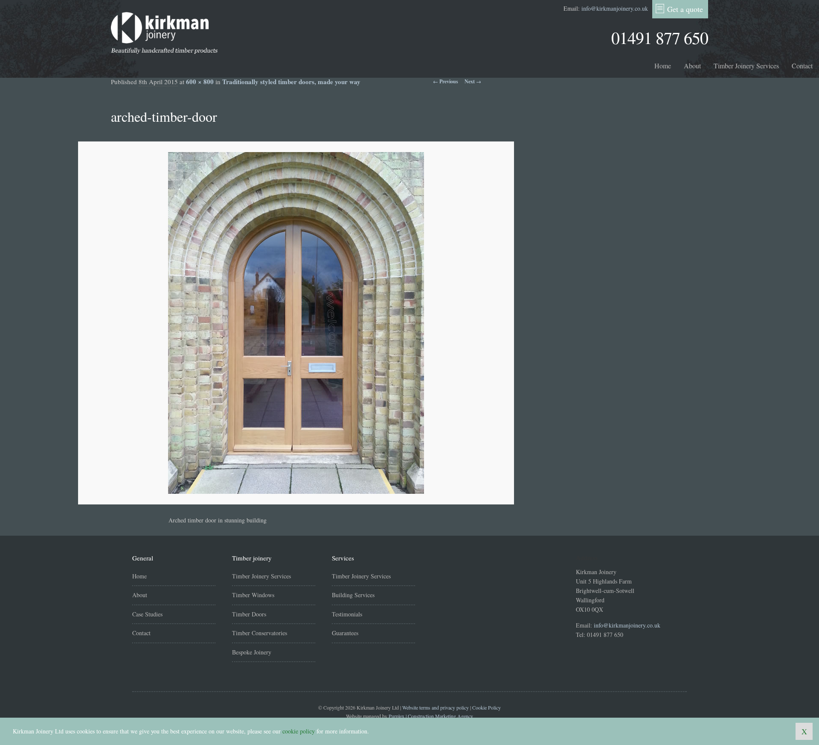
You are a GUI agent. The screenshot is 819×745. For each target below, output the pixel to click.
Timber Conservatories (259, 633)
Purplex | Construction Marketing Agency (431, 716)
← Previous (445, 81)
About (692, 65)
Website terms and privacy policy (435, 707)
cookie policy (298, 731)
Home (662, 65)
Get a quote (685, 9)
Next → (473, 81)
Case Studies (147, 614)
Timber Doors (249, 614)
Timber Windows (253, 595)
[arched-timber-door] (296, 323)
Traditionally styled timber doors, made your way (291, 81)
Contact (802, 65)
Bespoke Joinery (251, 652)
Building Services (353, 595)
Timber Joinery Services (746, 65)
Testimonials (347, 614)
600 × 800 (200, 81)
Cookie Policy (486, 707)
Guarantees (345, 633)
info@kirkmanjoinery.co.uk (614, 8)
